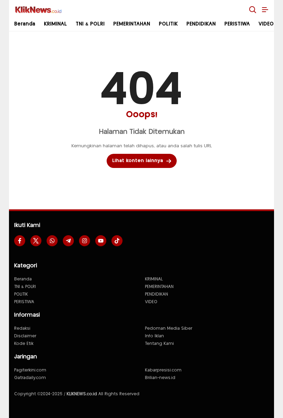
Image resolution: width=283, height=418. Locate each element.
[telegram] (68, 240)
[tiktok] (117, 240)
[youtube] (100, 240)
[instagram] (84, 240)
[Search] (252, 9)
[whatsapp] (52, 240)
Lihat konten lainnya (137, 160)
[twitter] (35, 240)
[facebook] (19, 240)
